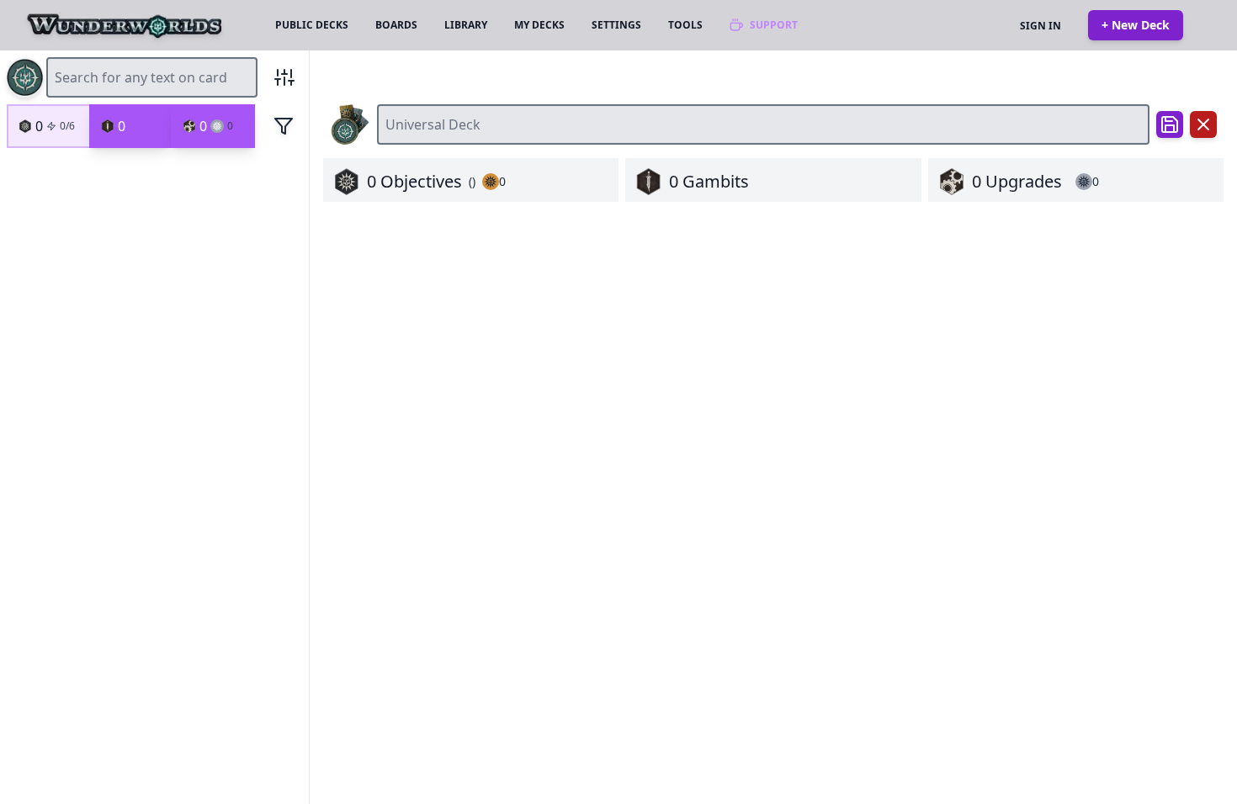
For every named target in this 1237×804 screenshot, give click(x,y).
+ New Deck (1136, 25)
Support (774, 25)
